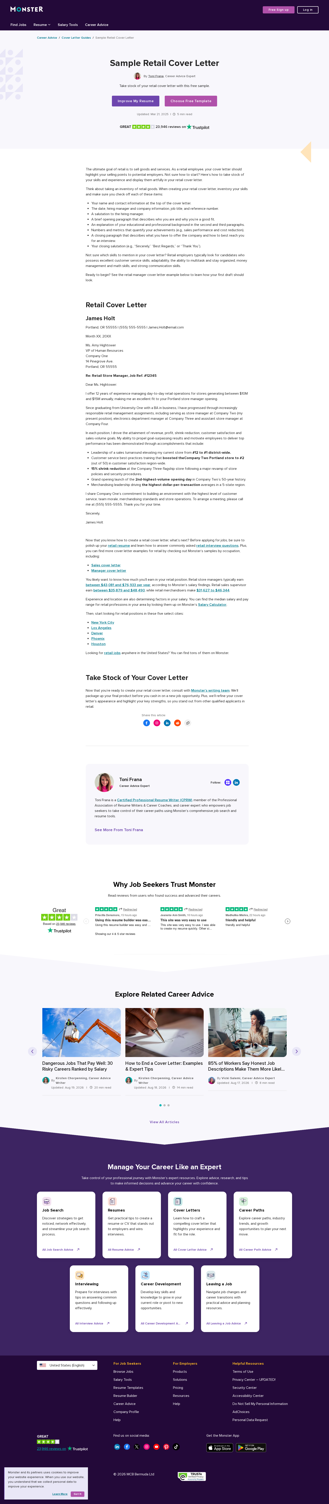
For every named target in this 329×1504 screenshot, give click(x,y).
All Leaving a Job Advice (223, 1323)
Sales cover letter (106, 565)
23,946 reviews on (51, 1449)
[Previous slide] (32, 1051)
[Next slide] (296, 1051)
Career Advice (47, 38)
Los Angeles (101, 628)
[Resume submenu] (49, 24)
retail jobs (112, 653)
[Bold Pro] (227, 782)
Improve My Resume (136, 101)
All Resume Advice (121, 1250)
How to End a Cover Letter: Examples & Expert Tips (164, 1066)
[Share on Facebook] (146, 723)
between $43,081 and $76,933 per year (118, 585)
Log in (308, 10)
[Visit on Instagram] (157, 723)
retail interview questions (217, 545)
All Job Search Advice (57, 1250)
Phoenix (98, 638)
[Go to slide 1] (160, 1105)
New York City (102, 622)
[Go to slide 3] (168, 1105)
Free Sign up (279, 10)
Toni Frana (156, 76)
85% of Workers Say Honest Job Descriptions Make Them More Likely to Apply (246, 1066)
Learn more (60, 1494)
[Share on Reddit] (177, 723)
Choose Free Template (191, 101)
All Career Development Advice (163, 1323)
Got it (77, 1494)
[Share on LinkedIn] (167, 723)
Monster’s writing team (210, 690)
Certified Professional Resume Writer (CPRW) (154, 800)
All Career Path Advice (255, 1250)
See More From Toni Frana (119, 829)
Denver (97, 633)
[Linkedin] (236, 782)
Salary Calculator (212, 604)
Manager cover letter (108, 570)
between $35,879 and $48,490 (119, 590)
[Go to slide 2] (164, 1105)
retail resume (119, 545)
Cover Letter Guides (76, 38)
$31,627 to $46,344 (213, 590)
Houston (98, 644)
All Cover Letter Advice (190, 1250)
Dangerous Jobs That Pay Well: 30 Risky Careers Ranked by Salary (77, 1066)
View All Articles (164, 1122)
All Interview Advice (89, 1323)
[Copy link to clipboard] (187, 723)
